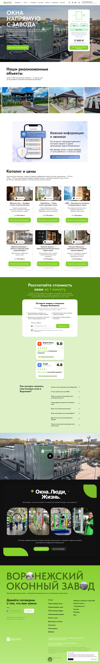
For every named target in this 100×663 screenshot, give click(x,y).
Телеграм (76, 609)
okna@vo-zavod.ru (78, 603)
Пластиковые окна (55, 603)
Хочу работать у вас (41, 549)
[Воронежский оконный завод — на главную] (7, 2)
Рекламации (52, 628)
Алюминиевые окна (55, 607)
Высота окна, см (83, 23)
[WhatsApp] (69, 2)
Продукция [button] (18, 2)
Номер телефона (36, 323)
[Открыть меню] (97, 660)
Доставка (40, 2)
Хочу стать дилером (58, 549)
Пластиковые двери (55, 611)
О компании (33, 2)
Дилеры (51, 632)
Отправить (29, 611)
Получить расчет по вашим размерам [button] (79, 47)
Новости (47, 2)
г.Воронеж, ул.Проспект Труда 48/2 (84, 600)
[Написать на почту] (79, 2)
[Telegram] (72, 2)
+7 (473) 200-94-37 (79, 606)
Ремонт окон (53, 618)
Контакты (52, 625)
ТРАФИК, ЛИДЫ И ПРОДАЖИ (55, 657)
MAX (75, 2)
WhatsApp (76, 612)
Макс (75, 615)
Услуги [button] (25, 2)
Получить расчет (62, 326)
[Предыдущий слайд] (76, 84)
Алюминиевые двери (56, 614)
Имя (8, 607)
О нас (50, 600)
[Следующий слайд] (79, 84)
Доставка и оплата (55, 621)
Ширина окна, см (74, 23)
